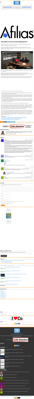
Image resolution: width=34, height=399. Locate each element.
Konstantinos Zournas (9, 172)
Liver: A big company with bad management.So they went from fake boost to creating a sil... (16, 380)
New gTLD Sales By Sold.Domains (6, 261)
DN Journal (2, 292)
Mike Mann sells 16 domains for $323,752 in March (12, 270)
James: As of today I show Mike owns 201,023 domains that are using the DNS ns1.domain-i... (17, 388)
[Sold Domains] (17, 126)
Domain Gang (3, 291)
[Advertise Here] (17, 7)
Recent (2, 265)
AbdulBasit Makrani (3, 293)
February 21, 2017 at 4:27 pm (29, 176)
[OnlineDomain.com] (17, 3)
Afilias (9, 44)
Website (2, 198)
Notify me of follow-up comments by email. (8, 202)
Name (2, 193)
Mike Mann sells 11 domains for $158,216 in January (13, 280)
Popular (5, 265)
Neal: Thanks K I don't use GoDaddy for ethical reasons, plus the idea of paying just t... (15, 391)
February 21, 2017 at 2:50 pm (29, 172)
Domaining (2, 294)
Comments (9, 265)
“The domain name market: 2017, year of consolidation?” (10, 119)
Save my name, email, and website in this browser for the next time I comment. (13, 201)
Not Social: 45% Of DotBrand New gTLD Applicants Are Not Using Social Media (14, 117)
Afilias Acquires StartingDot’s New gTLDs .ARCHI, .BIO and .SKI (12, 118)
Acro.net (2, 290)
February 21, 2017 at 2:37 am (29, 155)
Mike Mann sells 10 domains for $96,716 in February (13, 277)
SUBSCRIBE (4, 255)
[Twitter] (16, 323)
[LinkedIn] (17, 323)
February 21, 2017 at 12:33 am (29, 139)
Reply (32, 153)
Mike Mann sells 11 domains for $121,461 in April (12, 267)
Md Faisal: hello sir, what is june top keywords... (10, 377)
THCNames (6, 155)
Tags (12, 265)
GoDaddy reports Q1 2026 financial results (11, 284)
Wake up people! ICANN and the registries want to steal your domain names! (12, 260)
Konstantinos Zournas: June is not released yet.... (10, 374)
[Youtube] (19, 323)
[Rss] (14, 323)
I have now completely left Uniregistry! (6, 262)
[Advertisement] (17, 17)
